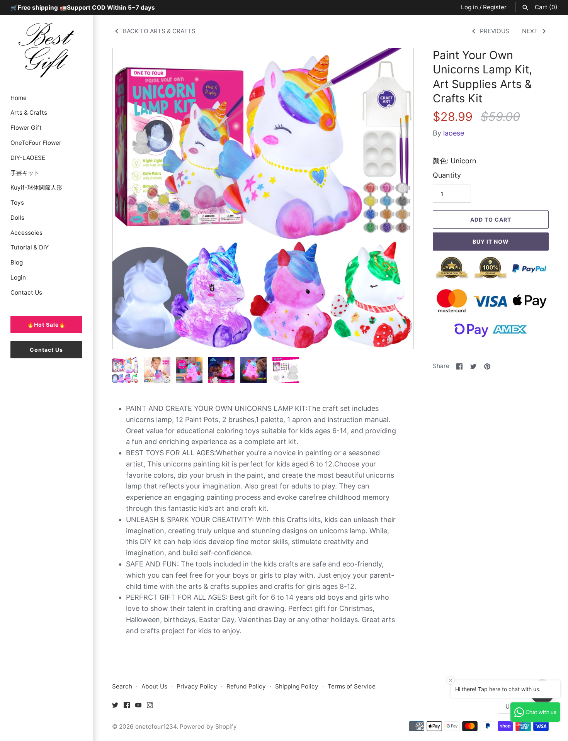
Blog (16, 262)
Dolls (17, 217)
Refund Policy (246, 686)
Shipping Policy (296, 686)
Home (18, 98)
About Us (154, 686)
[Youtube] (138, 707)
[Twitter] (115, 707)
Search (122, 686)
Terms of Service (352, 686)
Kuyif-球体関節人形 (36, 187)
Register (495, 7)
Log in (469, 7)
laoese (453, 133)
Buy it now (491, 241)
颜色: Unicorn (454, 161)
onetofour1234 (156, 726)
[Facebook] (127, 707)
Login (18, 277)
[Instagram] (150, 707)
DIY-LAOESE (27, 157)
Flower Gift (26, 127)
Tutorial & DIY (29, 247)
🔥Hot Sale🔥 (46, 324)
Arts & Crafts (28, 112)
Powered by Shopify (208, 726)
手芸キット (24, 172)
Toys (17, 202)
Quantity (447, 175)
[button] (396, 198)
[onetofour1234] (46, 49)
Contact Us (26, 292)
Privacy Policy (197, 686)
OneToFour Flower (35, 142)
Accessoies (26, 232)
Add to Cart (490, 219)
